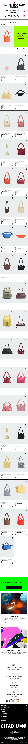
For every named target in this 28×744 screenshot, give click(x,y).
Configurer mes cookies (14, 732)
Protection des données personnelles (14, 734)
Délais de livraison (5, 709)
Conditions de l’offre (14, 739)
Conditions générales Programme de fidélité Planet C (14, 738)
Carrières (14, 731)
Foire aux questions (5, 713)
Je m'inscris (6, 622)
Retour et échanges (5, 707)
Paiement (3, 711)
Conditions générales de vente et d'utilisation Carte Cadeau (14, 737)
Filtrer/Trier (13, 22)
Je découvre (6, 656)
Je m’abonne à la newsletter (14, 587)
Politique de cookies (14, 733)
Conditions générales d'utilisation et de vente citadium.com (14, 736)
